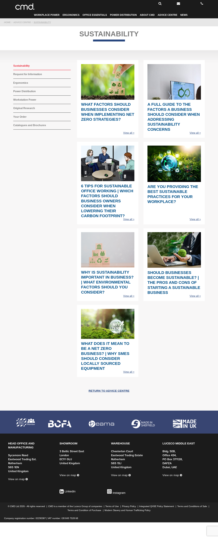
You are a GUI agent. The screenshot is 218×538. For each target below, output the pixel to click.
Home (7, 22)
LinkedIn (70, 491)
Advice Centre (167, 15)
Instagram (118, 492)
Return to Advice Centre (109, 390)
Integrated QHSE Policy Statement (157, 506)
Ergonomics (71, 15)
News (184, 15)
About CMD (147, 15)
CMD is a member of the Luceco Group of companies (75, 506)
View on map (16, 479)
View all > (128, 133)
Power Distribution (123, 15)
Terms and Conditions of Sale (192, 506)
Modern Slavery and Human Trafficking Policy (127, 510)
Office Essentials (95, 15)
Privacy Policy (129, 506)
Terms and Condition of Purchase (85, 510)
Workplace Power (47, 15)
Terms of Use (112, 506)
